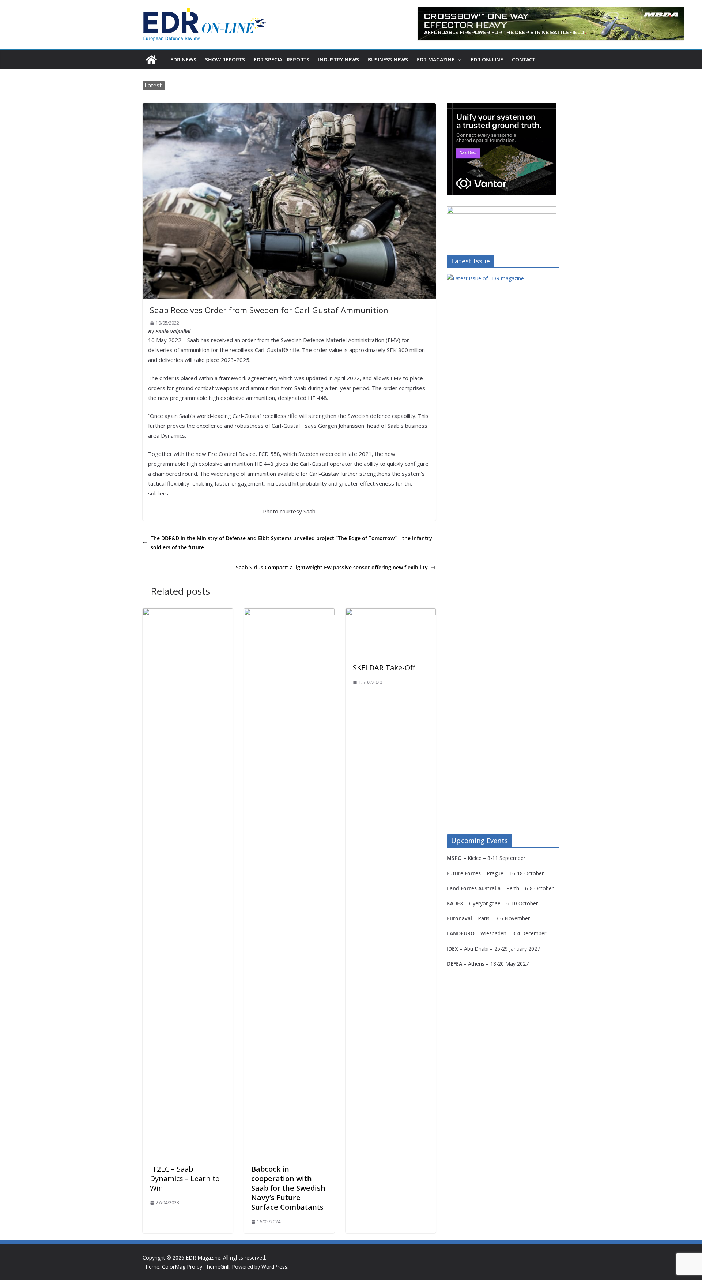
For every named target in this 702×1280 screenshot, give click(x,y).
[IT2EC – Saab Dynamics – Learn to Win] (188, 613)
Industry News (338, 59)
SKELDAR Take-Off (384, 668)
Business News (388, 59)
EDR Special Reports (281, 59)
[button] (458, 60)
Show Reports (225, 59)
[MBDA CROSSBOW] (551, 23)
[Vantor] (501, 107)
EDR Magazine (435, 59)
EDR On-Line (487, 59)
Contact (523, 59)
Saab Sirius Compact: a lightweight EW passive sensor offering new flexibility (332, 567)
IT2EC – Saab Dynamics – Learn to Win (185, 1178)
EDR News (183, 59)
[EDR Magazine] (151, 60)
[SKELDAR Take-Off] (391, 613)
